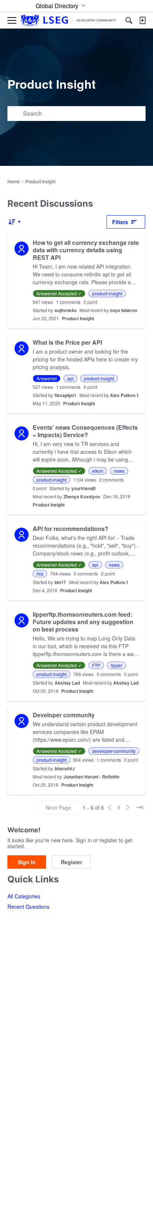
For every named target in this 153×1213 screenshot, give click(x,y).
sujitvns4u (65, 310)
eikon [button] (97, 471)
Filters (120, 222)
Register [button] (71, 862)
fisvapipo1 (65, 395)
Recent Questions (28, 906)
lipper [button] (116, 665)
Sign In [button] (27, 862)
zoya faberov (123, 310)
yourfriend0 (83, 488)
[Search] (129, 20)
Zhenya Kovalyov (82, 496)
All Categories (23, 896)
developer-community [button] (114, 751)
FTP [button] (96, 665)
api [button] (70, 378)
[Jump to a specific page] (140, 807)
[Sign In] (142, 20)
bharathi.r (65, 768)
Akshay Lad (67, 682)
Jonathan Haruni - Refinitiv (92, 776)
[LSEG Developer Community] (68, 20)
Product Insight (78, 318)
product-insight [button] (107, 293)
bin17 (60, 582)
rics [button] (39, 573)
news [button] (119, 471)
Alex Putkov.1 (124, 395)
